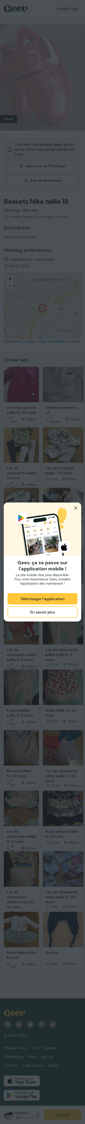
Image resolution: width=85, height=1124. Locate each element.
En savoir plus (42, 612)
